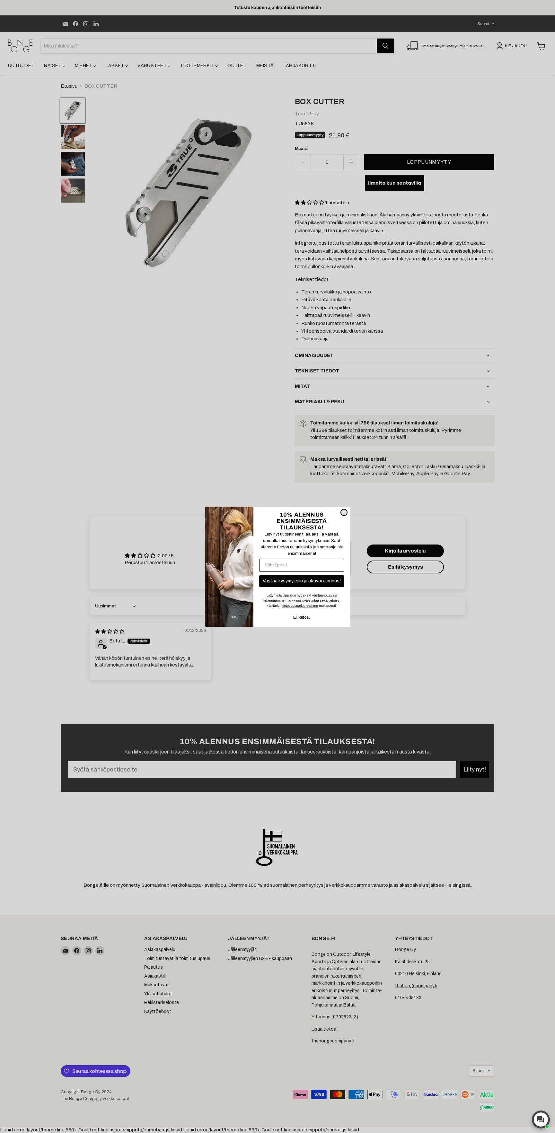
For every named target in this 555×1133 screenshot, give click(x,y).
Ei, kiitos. (301, 617)
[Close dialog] (344, 512)
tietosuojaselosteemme (300, 605)
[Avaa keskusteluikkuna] (541, 1120)
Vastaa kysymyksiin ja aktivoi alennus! (302, 581)
